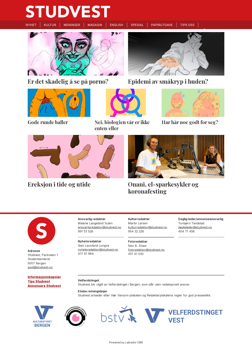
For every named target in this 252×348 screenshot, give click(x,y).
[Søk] (204, 29)
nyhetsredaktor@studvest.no (98, 249)
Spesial (137, 25)
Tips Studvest (39, 281)
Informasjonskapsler (44, 277)
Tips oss (187, 25)
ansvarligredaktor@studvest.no (99, 227)
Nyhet (31, 25)
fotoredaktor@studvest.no (146, 250)
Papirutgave (162, 25)
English (116, 25)
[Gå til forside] (68, 12)
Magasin (95, 25)
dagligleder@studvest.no (195, 227)
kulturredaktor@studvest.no (147, 227)
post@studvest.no (40, 267)
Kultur (50, 25)
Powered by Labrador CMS (126, 342)
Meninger (72, 25)
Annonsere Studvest (44, 286)
